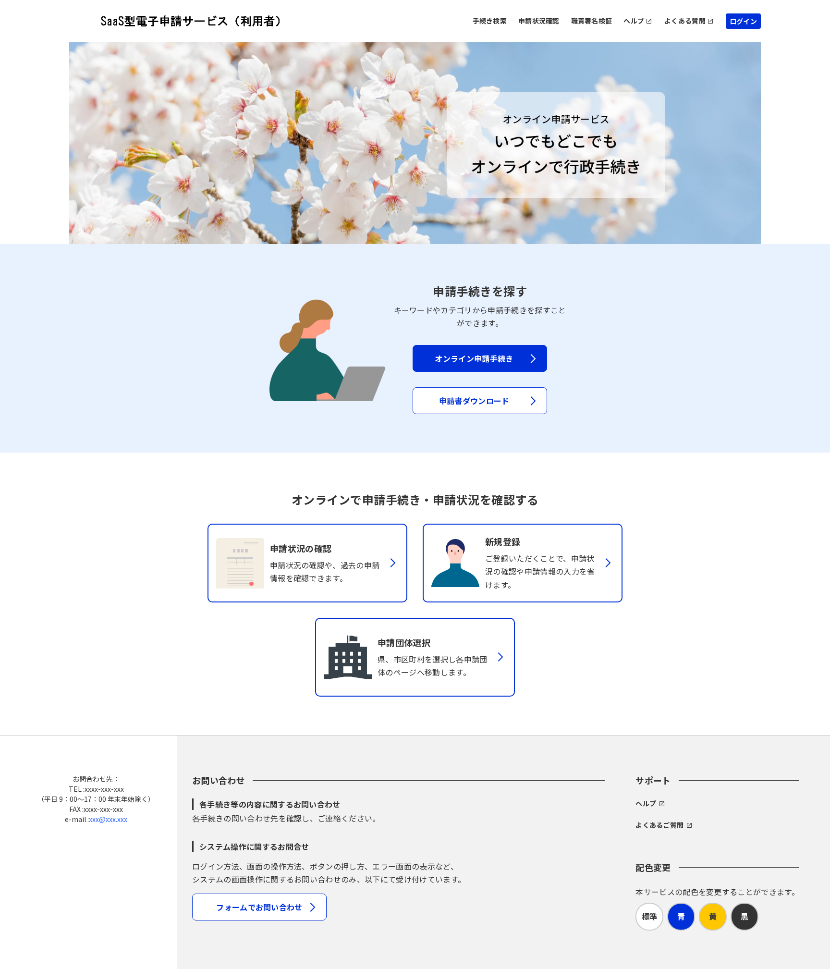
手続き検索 (490, 20)
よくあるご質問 (659, 825)
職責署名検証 (591, 20)
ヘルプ (633, 20)
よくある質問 (685, 20)
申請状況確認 (539, 20)
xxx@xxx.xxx (108, 819)
